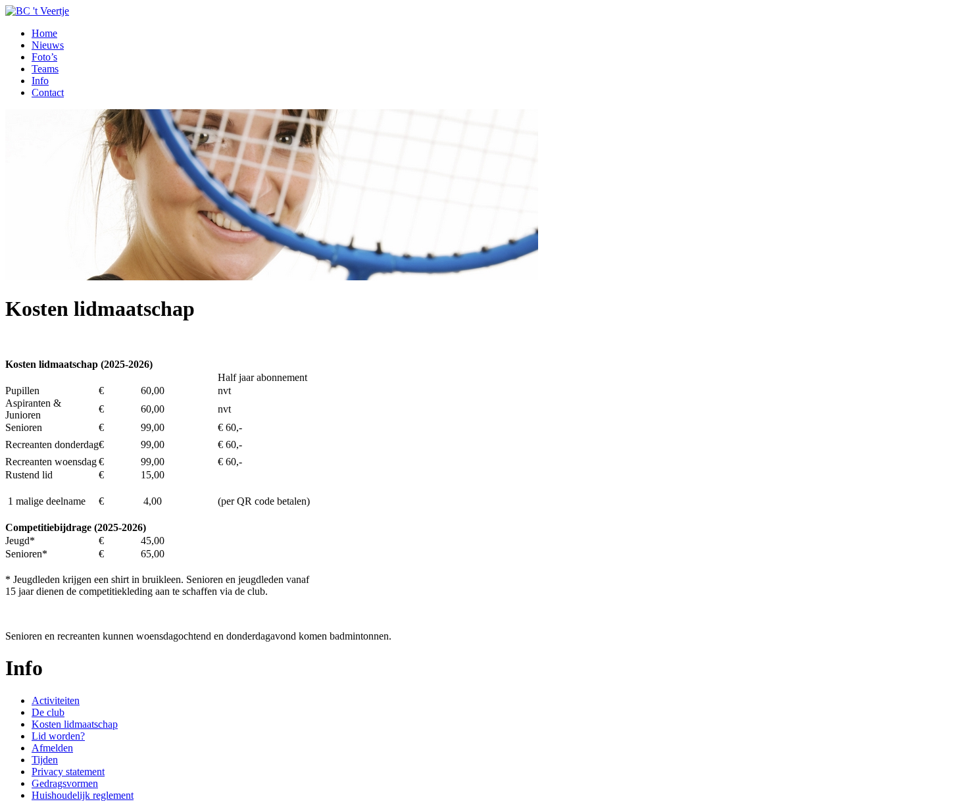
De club (48, 712)
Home (44, 33)
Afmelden (52, 747)
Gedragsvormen (65, 783)
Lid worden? (58, 736)
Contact (48, 92)
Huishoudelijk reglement (83, 795)
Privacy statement (68, 771)
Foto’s (44, 57)
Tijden (45, 759)
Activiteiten (56, 700)
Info (40, 80)
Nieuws (48, 45)
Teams (45, 68)
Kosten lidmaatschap (75, 724)
